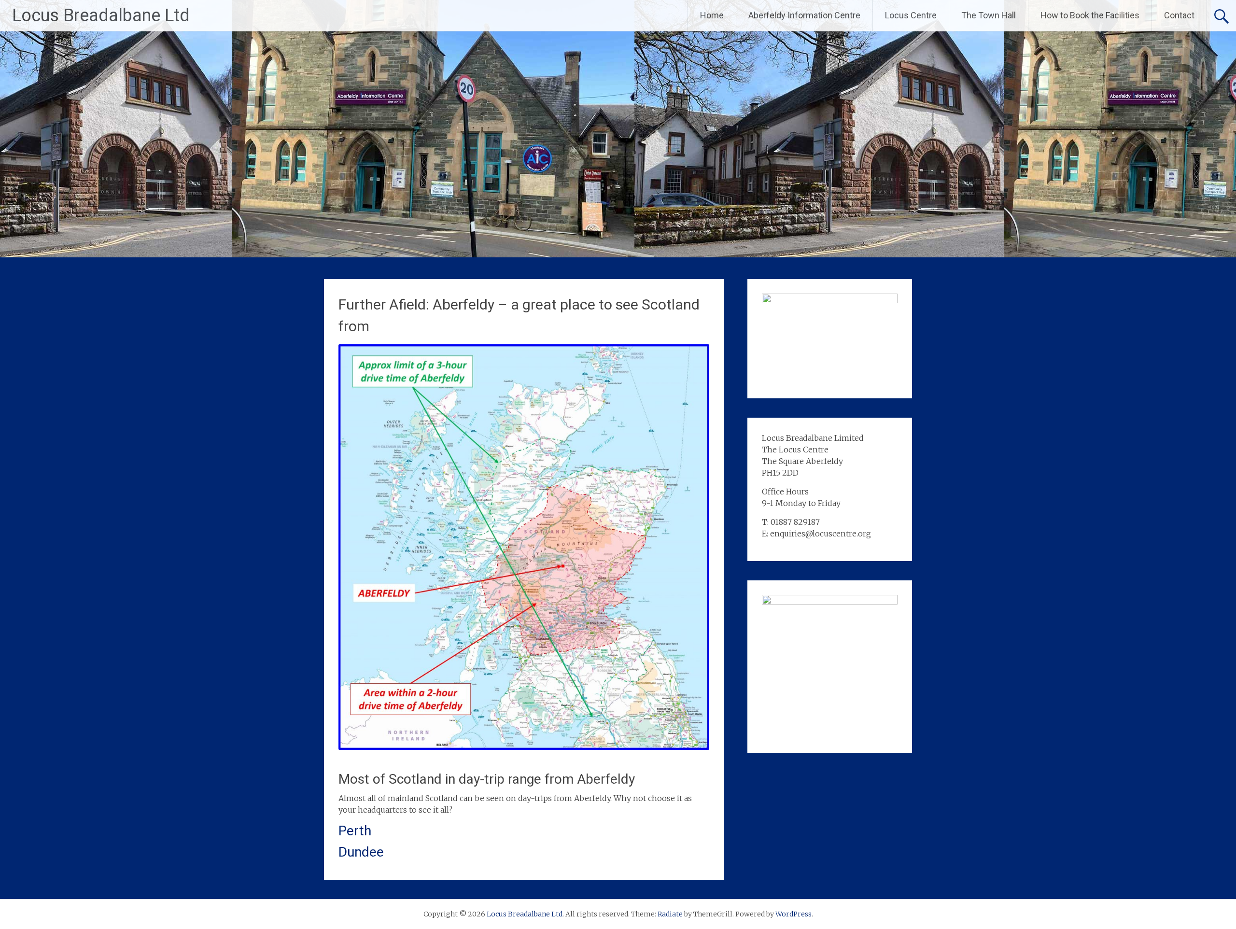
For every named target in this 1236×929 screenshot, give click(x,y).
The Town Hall (988, 15)
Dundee (361, 852)
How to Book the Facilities (1089, 15)
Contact (1179, 15)
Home (712, 15)
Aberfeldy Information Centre (804, 15)
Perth (354, 831)
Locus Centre (911, 15)
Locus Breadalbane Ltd (101, 15)
